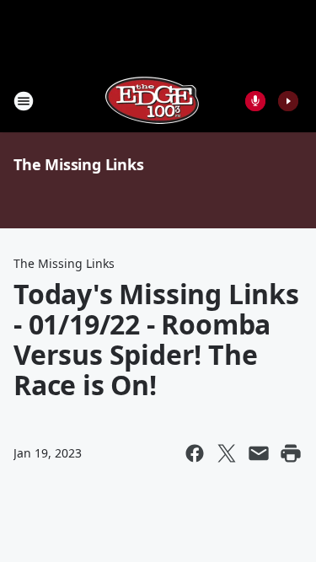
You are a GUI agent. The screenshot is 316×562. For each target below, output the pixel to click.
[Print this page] (291, 453)
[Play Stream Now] (288, 101)
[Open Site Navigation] (23, 101)
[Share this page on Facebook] (194, 453)
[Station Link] (152, 100)
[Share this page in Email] (258, 453)
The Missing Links (78, 164)
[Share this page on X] (226, 453)
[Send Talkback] (255, 101)
